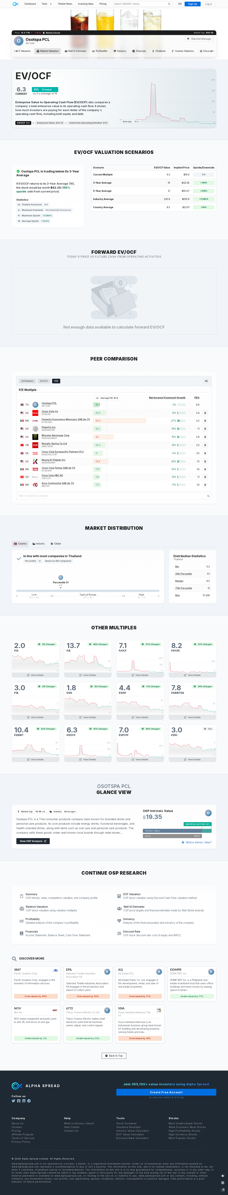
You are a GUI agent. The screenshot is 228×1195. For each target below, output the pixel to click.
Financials (141, 51)
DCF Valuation (23, 51)
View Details (37, 675)
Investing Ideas (85, 4)
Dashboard (30, 4)
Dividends (160, 51)
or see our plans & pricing (166, 1097)
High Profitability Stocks (185, 1130)
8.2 (176, 645)
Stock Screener (126, 1123)
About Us (18, 1123)
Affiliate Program (23, 1134)
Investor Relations (184, 51)
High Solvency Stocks (183, 1134)
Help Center (72, 1127)
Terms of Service (23, 1138)
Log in (208, 4)
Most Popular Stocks (182, 1138)
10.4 (21, 730)
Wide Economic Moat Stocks (187, 1127)
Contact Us (71, 1130)
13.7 (73, 645)
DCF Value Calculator (130, 1134)
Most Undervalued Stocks (186, 1123)
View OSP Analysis (31, 841)
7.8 (176, 687)
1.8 (71, 687)
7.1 (123, 645)
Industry (64, 811)
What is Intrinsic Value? (198, 842)
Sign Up (192, 4)
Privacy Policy (21, 1141)
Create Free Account (166, 1092)
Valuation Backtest (128, 1127)
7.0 (124, 730)
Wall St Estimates (77, 51)
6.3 (72, 730)
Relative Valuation (49, 51)
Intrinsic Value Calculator (132, 1130)
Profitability (101, 51)
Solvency (121, 51)
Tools (44, 4)
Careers (17, 1127)
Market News (65, 4)
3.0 (19, 687)
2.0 (19, 645)
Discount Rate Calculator (132, 1138)
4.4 (125, 687)
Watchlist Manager (200, 38)
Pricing (102, 4)
